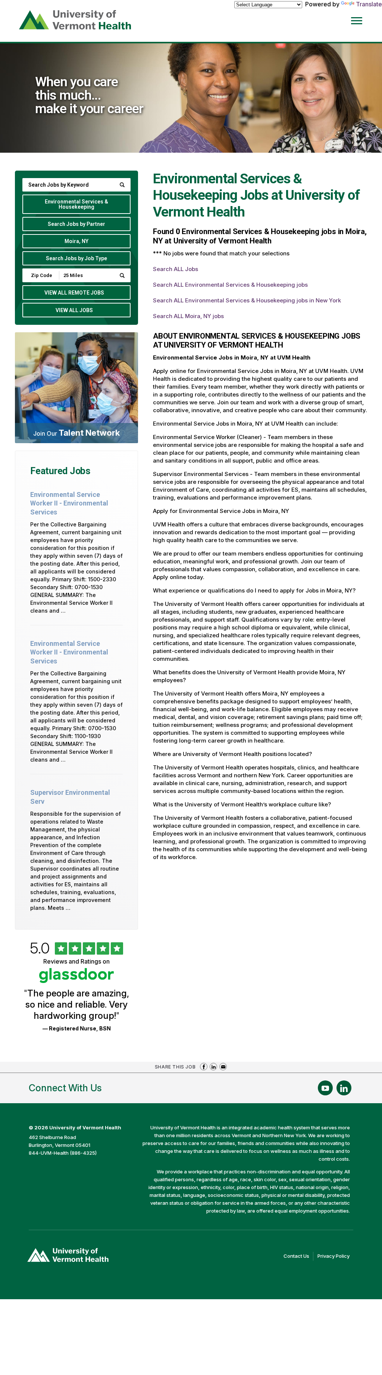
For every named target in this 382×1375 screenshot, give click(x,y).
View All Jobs (74, 310)
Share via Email (223, 1066)
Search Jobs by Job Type (76, 258)
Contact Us (298, 1257)
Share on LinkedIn (213, 1066)
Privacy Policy (335, 1257)
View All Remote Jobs (74, 293)
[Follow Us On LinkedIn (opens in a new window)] (344, 1088)
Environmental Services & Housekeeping (76, 204)
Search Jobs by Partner (76, 224)
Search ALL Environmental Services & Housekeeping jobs (230, 284)
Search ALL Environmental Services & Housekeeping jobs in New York (247, 300)
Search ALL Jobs (175, 269)
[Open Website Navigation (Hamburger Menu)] (360, 19)
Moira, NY (76, 241)
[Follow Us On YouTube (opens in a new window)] (325, 1088)
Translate (369, 4)
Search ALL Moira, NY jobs (188, 316)
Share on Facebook (203, 1066)
